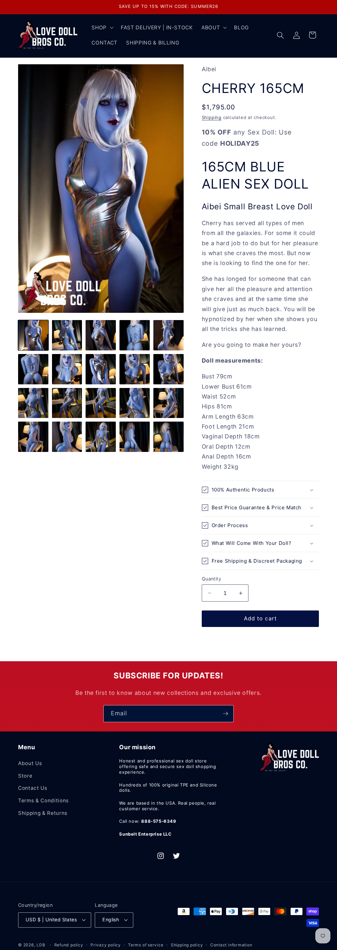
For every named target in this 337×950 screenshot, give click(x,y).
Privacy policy (106, 944)
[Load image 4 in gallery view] (134, 335)
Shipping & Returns (42, 813)
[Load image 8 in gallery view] (101, 369)
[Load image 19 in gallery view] (134, 437)
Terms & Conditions (43, 800)
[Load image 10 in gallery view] (168, 369)
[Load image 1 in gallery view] (33, 335)
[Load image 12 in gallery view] (67, 403)
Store (25, 776)
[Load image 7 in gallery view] (67, 369)
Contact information (231, 944)
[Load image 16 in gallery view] (33, 437)
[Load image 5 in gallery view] (168, 335)
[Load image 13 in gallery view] (101, 403)
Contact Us (32, 788)
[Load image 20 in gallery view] (168, 437)
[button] (102, 27)
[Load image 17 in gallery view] (67, 437)
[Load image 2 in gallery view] (67, 335)
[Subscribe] (225, 713)
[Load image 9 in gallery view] (134, 369)
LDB (41, 944)
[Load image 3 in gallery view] (101, 335)
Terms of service (145, 944)
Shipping (211, 117)
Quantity (211, 578)
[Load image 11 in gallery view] (33, 403)
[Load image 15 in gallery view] (168, 403)
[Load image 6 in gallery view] (33, 369)
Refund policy (68, 944)
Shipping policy (187, 944)
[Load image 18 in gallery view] (101, 437)
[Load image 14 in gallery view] (134, 403)
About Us (30, 763)
